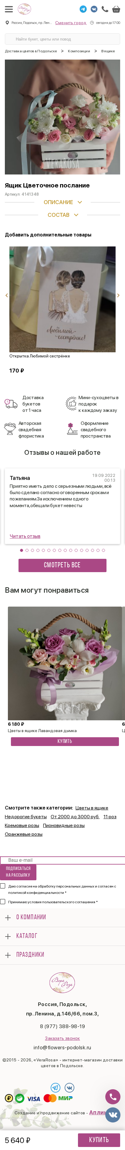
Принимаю (53, 902)
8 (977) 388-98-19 (62, 1026)
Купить (99, 1140)
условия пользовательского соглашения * (63, 902)
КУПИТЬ (65, 741)
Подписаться (18, 872)
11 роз (110, 816)
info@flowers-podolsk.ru (62, 1047)
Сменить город (70, 22)
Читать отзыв (25, 536)
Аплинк (100, 1112)
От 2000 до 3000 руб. (75, 816)
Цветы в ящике (92, 808)
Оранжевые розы (23, 834)
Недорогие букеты (26, 816)
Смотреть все (62, 565)
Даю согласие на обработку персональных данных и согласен (62, 889)
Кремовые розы (22, 825)
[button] (21, 550)
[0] (116, 9)
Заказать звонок (62, 1038)
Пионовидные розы (64, 825)
